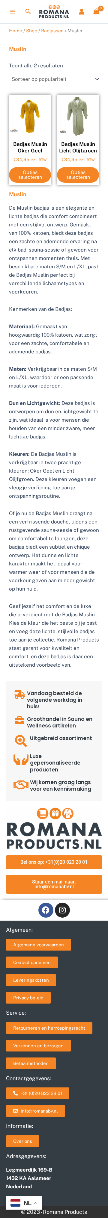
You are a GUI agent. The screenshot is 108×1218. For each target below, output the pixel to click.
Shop (31, 31)
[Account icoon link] (82, 12)
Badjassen (52, 31)
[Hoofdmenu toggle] (12, 11)
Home (15, 31)
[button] (28, 11)
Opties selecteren (30, 175)
